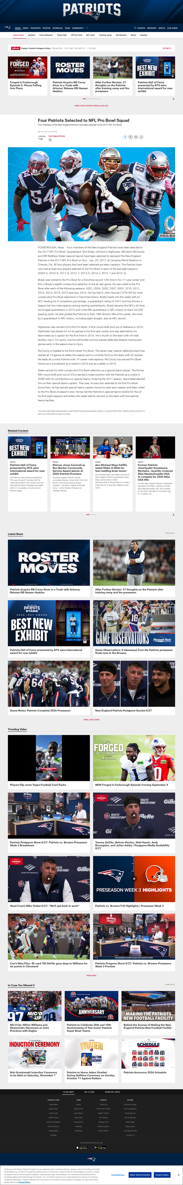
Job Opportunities (130, 1131)
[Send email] (136, 138)
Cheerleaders (53, 1131)
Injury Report (78, 1113)
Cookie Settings (117, 1175)
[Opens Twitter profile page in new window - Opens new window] (50, 140)
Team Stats (78, 1117)
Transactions (78, 1122)
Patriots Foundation (53, 1122)
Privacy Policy (24, 1182)
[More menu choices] (87, 28)
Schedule (78, 1126)
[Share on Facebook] (125, 138)
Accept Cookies (162, 1175)
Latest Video (53, 1109)
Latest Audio (53, 1113)
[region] (91, 1175)
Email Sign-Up (130, 1113)
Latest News (53, 1104)
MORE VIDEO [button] (91, 975)
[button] (84, 99)
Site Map (53, 1135)
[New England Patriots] (91, 1160)
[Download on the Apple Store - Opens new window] (82, 1148)
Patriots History (53, 1126)
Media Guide (130, 1126)
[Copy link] (141, 137)
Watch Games (103, 1131)
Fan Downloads (130, 1117)
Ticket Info (103, 1104)
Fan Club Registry (130, 1109)
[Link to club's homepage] (7, 28)
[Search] (135, 28)
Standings (78, 1131)
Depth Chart (78, 1109)
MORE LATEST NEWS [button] (91, 720)
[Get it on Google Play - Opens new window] (100, 1149)
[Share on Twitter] (130, 138)
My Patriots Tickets (103, 1109)
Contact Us (130, 1135)
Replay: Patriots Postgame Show (35, 48)
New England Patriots (57, 136)
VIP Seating (103, 1117)
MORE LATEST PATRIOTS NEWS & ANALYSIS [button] (91, 106)
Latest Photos (53, 1117)
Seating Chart (103, 1122)
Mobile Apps (130, 1122)
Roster (78, 1104)
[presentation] (174, 99)
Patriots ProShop (130, 1104)
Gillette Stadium (103, 1126)
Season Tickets (103, 1113)
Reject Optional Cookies (140, 1175)
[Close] (179, 1175)
